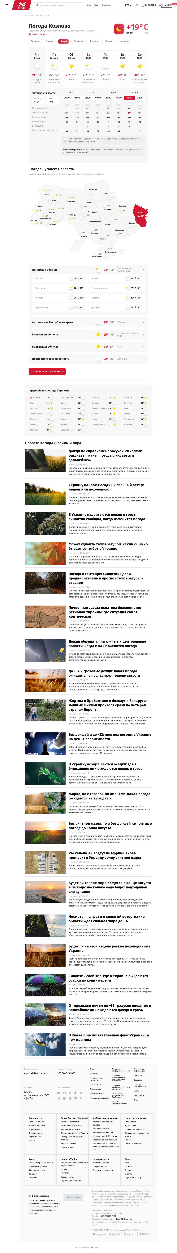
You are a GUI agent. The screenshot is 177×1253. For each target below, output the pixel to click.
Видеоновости (35, 1133)
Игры (136, 1100)
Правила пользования (99, 1098)
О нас (92, 1069)
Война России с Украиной (74, 1118)
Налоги (128, 1140)
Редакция (94, 1074)
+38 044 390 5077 (66, 1073)
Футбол (128, 1166)
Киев (89, 5)
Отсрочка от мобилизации (105, 1140)
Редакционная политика (96, 1079)
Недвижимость (101, 1159)
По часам (78, 41)
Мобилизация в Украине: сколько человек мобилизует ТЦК (106, 1147)
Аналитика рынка (101, 1163)
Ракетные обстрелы (70, 1122)
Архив (136, 1091)
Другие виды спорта (134, 1177)
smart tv (130, 1234)
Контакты (138, 1075)
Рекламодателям (97, 1094)
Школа (64, 1169)
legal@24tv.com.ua (124, 1219)
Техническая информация (139, 1070)
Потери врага (67, 1147)
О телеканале (95, 1085)
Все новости (35, 1118)
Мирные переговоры (70, 1129)
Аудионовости (35, 1137)
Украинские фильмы (38, 1166)
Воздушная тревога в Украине (74, 1133)
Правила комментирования (119, 1102)
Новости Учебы (69, 1159)
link (58, 1092)
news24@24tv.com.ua (35, 1073)
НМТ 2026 (65, 1173)
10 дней (109, 41)
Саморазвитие (67, 1177)
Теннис (128, 1170)
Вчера (63, 41)
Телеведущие (95, 1089)
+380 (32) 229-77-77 (108, 1216)
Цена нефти (130, 1122)
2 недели (124, 41)
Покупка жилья (100, 1166)
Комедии (33, 1174)
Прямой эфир (35, 1129)
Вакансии (138, 1080)
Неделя (94, 41)
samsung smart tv (146, 1234)
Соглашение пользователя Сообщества (118, 1095)
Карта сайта (139, 1095)
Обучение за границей (71, 1181)
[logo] (21, 5)
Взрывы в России (68, 1144)
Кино (31, 1159)
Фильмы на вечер (37, 1170)
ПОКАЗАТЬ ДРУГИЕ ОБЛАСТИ (48, 371)
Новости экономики (135, 1118)
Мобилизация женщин (103, 1132)
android (99, 1234)
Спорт (128, 1159)
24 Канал (29, 15)
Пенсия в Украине (133, 1144)
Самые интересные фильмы (41, 1163)
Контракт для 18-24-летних (105, 1136)
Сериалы (33, 1177)
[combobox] (60, 5)
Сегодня (35, 41)
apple (114, 1234)
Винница (106, 5)
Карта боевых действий (71, 1125)
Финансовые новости (135, 1129)
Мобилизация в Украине (106, 1118)
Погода (32, 1140)
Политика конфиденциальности (121, 1070)
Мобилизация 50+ (101, 1128)
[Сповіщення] (137, 5)
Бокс (127, 1163)
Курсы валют (131, 1125)
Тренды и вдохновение (103, 1170)
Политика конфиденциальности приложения (121, 1087)
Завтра (50, 41)
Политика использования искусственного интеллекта (118, 1078)
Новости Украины (37, 1125)
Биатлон (128, 1174)
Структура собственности (140, 1085)
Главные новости (37, 1122)
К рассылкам (73, 1197)
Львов (96, 5)
